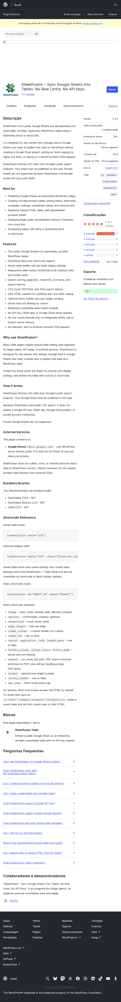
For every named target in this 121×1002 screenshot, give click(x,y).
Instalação (50, 105)
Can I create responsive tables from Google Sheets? (33, 783)
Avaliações (30, 105)
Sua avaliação (92, 261)
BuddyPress (11, 964)
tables (114, 194)
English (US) (111, 167)
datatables (112, 175)
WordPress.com (14, 947)
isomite (30, 94)
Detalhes (11, 105)
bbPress (9, 958)
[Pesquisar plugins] (36, 34)
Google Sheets (110, 181)
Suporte (113, 105)
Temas (36, 926)
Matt (7, 953)
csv (102, 175)
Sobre (6, 920)
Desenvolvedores (72, 932)
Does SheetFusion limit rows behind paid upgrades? (33, 823)
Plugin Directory (11, 14)
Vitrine (36, 920)
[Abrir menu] (116, 4)
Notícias (8, 926)
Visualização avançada (97, 203)
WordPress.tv (71, 937)
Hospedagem (11, 932)
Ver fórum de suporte (96, 298)
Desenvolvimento (73, 105)
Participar (97, 920)
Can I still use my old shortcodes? (23, 833)
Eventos (96, 926)
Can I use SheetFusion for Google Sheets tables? (31, 761)
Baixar (112, 89)
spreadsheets (110, 188)
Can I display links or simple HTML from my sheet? (32, 852)
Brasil (14, 978)
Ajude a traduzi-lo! (92, 23)
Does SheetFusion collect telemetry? (24, 862)
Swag (96, 937)
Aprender (67, 920)
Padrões (37, 937)
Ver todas (112, 261)
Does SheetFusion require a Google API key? (29, 803)
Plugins (37, 932)
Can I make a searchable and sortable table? (29, 793)
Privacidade (10, 937)
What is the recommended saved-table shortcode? (33, 843)
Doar (96, 932)
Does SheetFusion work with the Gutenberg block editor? (20, 772)
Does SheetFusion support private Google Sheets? (32, 813)
